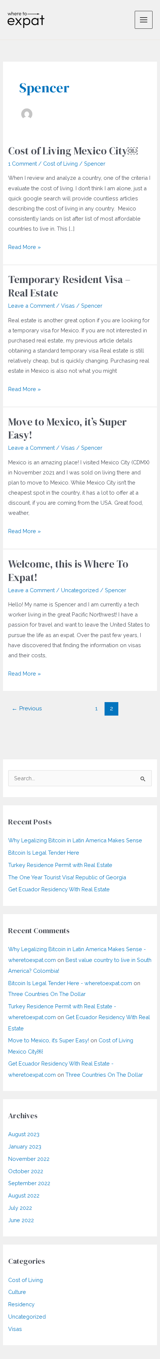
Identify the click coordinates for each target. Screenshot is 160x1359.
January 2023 (24, 1146)
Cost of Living (60, 163)
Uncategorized (80, 590)
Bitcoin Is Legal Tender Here (43, 852)
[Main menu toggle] (144, 20)
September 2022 (29, 1183)
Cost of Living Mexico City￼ (73, 151)
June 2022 (21, 1220)
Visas (68, 305)
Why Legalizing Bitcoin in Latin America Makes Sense (75, 840)
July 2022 (20, 1208)
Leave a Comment (31, 305)
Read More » (24, 247)
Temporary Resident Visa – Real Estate (69, 286)
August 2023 (23, 1134)
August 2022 (23, 1195)
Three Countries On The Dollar (47, 994)
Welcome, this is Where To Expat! (68, 570)
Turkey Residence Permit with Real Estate (60, 865)
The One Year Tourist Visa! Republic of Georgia (67, 877)
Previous (27, 708)
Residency (21, 1304)
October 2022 (25, 1171)
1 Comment (22, 163)
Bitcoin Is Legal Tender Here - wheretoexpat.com (70, 983)
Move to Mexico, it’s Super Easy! (67, 428)
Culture (17, 1292)
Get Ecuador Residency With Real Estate (59, 889)
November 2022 (28, 1159)
